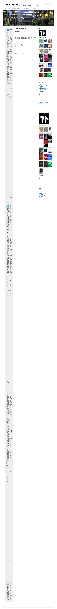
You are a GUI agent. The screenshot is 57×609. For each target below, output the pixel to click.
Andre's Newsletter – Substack (43, 102)
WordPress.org (41, 196)
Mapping (17, 31)
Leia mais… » (29, 38)
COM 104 (40, 103)
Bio (5, 8)
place (26, 40)
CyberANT (40, 104)
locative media (21, 53)
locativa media (21, 40)
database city (17, 40)
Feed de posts (41, 194)
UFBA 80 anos (41, 87)
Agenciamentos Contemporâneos (43, 88)
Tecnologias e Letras (29, 8)
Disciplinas (18, 8)
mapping (24, 40)
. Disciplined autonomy (8, 161)
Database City (19, 45)
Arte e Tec (35, 8)
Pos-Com (40, 186)
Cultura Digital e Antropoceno (43, 89)
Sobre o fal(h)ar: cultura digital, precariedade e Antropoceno (9, 205)
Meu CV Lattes (41, 185)
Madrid (24, 53)
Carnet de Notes (11, 4)
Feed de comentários (42, 195)
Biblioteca (9, 8)
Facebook (40, 105)
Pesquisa (23, 8)
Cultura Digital (14, 8)
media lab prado (27, 53)
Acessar (40, 96)
